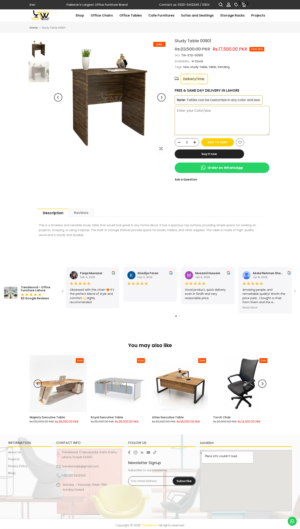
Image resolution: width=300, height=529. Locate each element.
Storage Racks (232, 15)
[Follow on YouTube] (148, 452)
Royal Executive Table (107, 417)
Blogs (12, 473)
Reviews (81, 212)
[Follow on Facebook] (129, 452)
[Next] (161, 97)
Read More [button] (250, 308)
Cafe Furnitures (161, 15)
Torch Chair (222, 417)
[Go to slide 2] (179, 316)
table (212, 67)
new (186, 67)
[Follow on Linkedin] (142, 452)
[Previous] (58, 97)
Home (34, 27)
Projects (258, 15)
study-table (198, 67)
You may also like (150, 345)
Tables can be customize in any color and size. (218, 100)
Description (53, 212)
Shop (80, 15)
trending (224, 67)
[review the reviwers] (113, 274)
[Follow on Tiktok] (155, 452)
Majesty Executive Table (47, 417)
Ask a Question (186, 179)
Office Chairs (102, 15)
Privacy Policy (17, 466)
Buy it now (209, 154)
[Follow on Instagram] (135, 452)
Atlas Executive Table (168, 417)
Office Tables (130, 15)
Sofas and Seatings (197, 15)
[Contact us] (292, 521)
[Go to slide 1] (176, 316)
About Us (14, 452)
